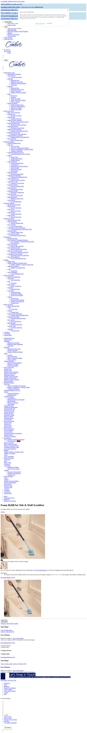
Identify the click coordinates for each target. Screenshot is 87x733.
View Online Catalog (9, 691)
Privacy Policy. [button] (32, 18)
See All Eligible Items (41, 570)
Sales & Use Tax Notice (10, 719)
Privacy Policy (8, 718)
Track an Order (11, 36)
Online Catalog (11, 25)
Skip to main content (19, 1)
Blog (5, 694)
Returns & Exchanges (13, 34)
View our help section (6, 630)
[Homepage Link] (14, 47)
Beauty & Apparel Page (13, 277)
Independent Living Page (14, 74)
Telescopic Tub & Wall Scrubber (9, 623)
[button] (49, 23)
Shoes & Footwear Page (13, 220)
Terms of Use (7, 716)
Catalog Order (8, 22)
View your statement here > (15, 19)
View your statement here (15, 10)
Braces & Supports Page (14, 204)
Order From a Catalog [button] (13, 23)
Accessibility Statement (7, 1)
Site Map (6, 721)
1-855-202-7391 (11, 30)
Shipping (9, 33)
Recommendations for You (8, 577)
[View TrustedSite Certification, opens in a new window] (8, 729)
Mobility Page (11, 261)
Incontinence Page (12, 238)
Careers (6, 692)
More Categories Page (13, 306)
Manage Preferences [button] (40, 23)
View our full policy (18, 638)
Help (6, 26)
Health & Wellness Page (13, 143)
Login (9, 52)
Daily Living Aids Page (13, 112)
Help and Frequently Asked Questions (17, 31)
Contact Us (7, 683)
